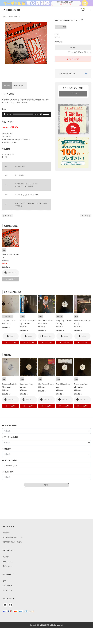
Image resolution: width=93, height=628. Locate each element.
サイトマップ (7, 590)
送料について (7, 561)
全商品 (11, 17)
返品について (7, 566)
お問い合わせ (7, 586)
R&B (17, 17)
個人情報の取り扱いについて (13, 537)
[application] (26, 114)
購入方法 (6, 557)
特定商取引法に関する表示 (12, 542)
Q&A (4, 581)
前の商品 (8, 216)
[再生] (5, 114)
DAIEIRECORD (11, 10)
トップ (5, 17)
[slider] (46, 114)
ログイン (73, 94)
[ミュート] (41, 114)
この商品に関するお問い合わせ (81, 52)
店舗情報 (6, 533)
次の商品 (85, 216)
